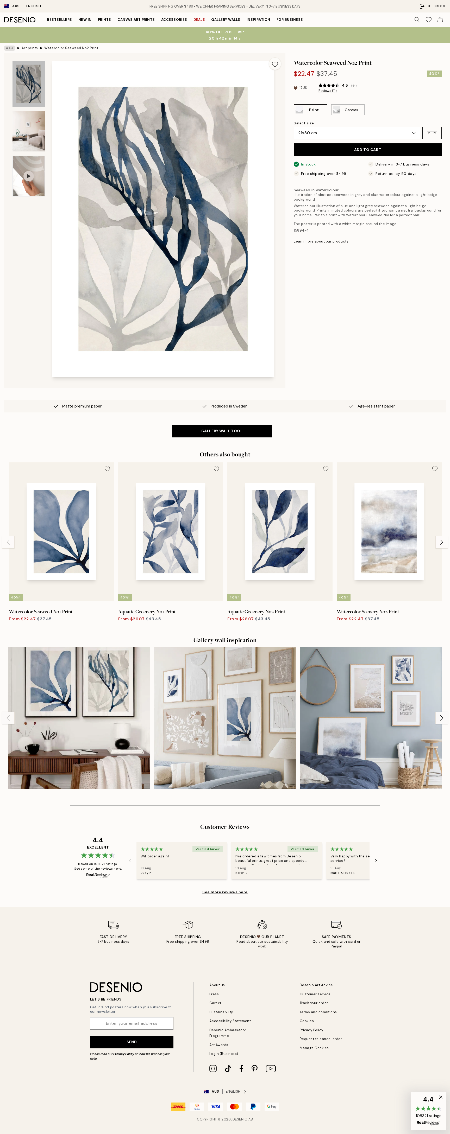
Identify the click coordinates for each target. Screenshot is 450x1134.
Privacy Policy (123, 1054)
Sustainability (221, 1012)
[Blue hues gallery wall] (225, 718)
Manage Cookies (314, 1048)
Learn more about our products (321, 241)
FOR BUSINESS (290, 19)
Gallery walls (225, 19)
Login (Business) (223, 1054)
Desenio (240, 1119)
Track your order (314, 1003)
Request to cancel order (321, 1039)
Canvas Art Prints (136, 19)
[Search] (417, 19)
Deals (199, 19)
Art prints (30, 48)
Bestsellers (59, 19)
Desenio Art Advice (316, 985)
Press (214, 994)
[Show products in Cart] (440, 20)
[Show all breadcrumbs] (9, 48)
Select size (304, 123)
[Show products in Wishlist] (428, 20)
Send (132, 1042)
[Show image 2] (28, 131)
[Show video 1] (28, 176)
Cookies (307, 1021)
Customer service (315, 994)
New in (85, 19)
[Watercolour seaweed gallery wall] (79, 718)
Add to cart (367, 149)
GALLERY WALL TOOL (222, 431)
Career (215, 1003)
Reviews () (327, 91)
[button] (432, 133)
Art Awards (218, 1045)
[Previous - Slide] (8, 542)
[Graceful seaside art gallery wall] (371, 718)
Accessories (174, 19)
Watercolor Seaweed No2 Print (71, 48)
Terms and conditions (318, 1012)
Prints (104, 19)
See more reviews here (225, 892)
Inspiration (258, 19)
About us (217, 985)
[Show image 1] (28, 84)
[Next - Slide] (441, 542)
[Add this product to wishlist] (275, 64)
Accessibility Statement (230, 1021)
